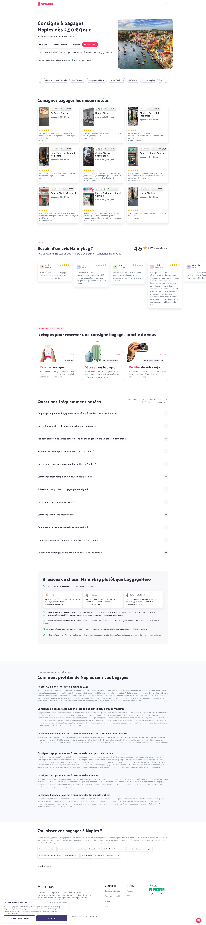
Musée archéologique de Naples (50, 856)
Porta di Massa (87, 856)
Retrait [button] (64, 44)
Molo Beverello (77, 80)
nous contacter (161, 402)
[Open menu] (166, 4)
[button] (198, 920)
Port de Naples (148, 80)
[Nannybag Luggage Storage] (47, 4)
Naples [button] (44, 44)
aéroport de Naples (96, 80)
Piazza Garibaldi (117, 80)
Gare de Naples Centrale (56, 80)
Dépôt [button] (56, 44)
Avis (106, 906)
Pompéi (130, 849)
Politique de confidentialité (72, 916)
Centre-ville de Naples (143, 849)
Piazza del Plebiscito (71, 856)
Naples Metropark (113, 856)
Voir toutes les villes (113, 896)
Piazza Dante (99, 856)
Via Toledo (132, 80)
